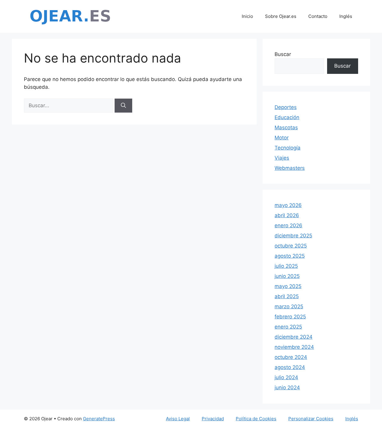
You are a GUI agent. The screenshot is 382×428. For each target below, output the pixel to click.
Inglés (345, 16)
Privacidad (213, 418)
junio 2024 (287, 387)
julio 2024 (286, 377)
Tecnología (288, 148)
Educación (287, 117)
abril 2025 (287, 296)
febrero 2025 (290, 317)
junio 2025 (287, 276)
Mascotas (286, 127)
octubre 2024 (291, 357)
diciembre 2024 (293, 337)
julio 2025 (286, 266)
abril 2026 (287, 215)
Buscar (283, 54)
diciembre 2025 (293, 236)
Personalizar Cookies (310, 418)
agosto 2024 (290, 367)
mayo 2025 (288, 286)
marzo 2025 (289, 306)
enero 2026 (288, 225)
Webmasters (290, 168)
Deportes (286, 107)
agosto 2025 (290, 256)
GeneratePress (99, 418)
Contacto (317, 16)
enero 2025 (288, 327)
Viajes (282, 158)
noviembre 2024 (294, 347)
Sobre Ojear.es (280, 16)
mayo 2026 (288, 205)
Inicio (247, 16)
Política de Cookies (256, 418)
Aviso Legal (178, 418)
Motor (282, 138)
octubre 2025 (291, 246)
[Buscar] (123, 106)
